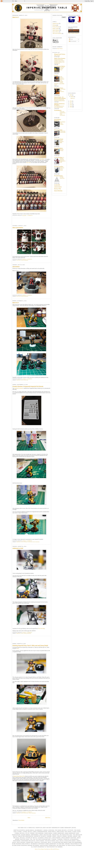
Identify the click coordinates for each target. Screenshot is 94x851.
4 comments (29, 540)
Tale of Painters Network (73, 33)
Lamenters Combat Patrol (62, 68)
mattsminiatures (58, 186)
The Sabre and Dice (58, 166)
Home (29, 817)
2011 (71, 103)
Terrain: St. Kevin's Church (62, 169)
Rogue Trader (55, 28)
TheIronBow (41, 159)
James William (50, 849)
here (18, 648)
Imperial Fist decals (18, 388)
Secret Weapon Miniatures (57, 120)
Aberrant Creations (58, 148)
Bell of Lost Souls (58, 130)
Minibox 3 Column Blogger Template (41, 849)
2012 (71, 101)
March (72, 96)
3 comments (29, 632)
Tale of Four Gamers (57, 33)
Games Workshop (58, 190)
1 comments (30, 215)
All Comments (73, 41)
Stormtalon (16, 266)
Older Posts (47, 817)
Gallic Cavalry (57, 55)
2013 (71, 95)
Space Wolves (56, 31)
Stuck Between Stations (59, 66)
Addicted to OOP (18, 548)
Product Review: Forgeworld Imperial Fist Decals (28, 386)
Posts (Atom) (21, 820)
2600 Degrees (56, 849)
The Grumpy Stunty (58, 139)
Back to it (16, 17)
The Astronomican (58, 175)
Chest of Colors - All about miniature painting (59, 98)
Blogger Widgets (59, 48)
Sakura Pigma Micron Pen (19, 776)
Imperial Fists (20, 541)
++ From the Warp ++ (59, 157)
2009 (71, 106)
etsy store (28, 162)
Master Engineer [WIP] (62, 141)
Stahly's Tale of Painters (59, 58)
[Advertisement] (30, 222)
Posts (71, 39)
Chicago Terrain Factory (59, 54)
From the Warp (41, 628)
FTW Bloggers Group (72, 23)
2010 (71, 104)
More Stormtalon (18, 227)
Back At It (16, 302)
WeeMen (56, 75)
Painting (19, 260)
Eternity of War (57, 188)
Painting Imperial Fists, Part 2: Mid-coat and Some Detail (30, 645)
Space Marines (24, 260)
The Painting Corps (58, 88)
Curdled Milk (57, 185)
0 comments (29, 259)
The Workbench (57, 110)
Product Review (28, 541)
